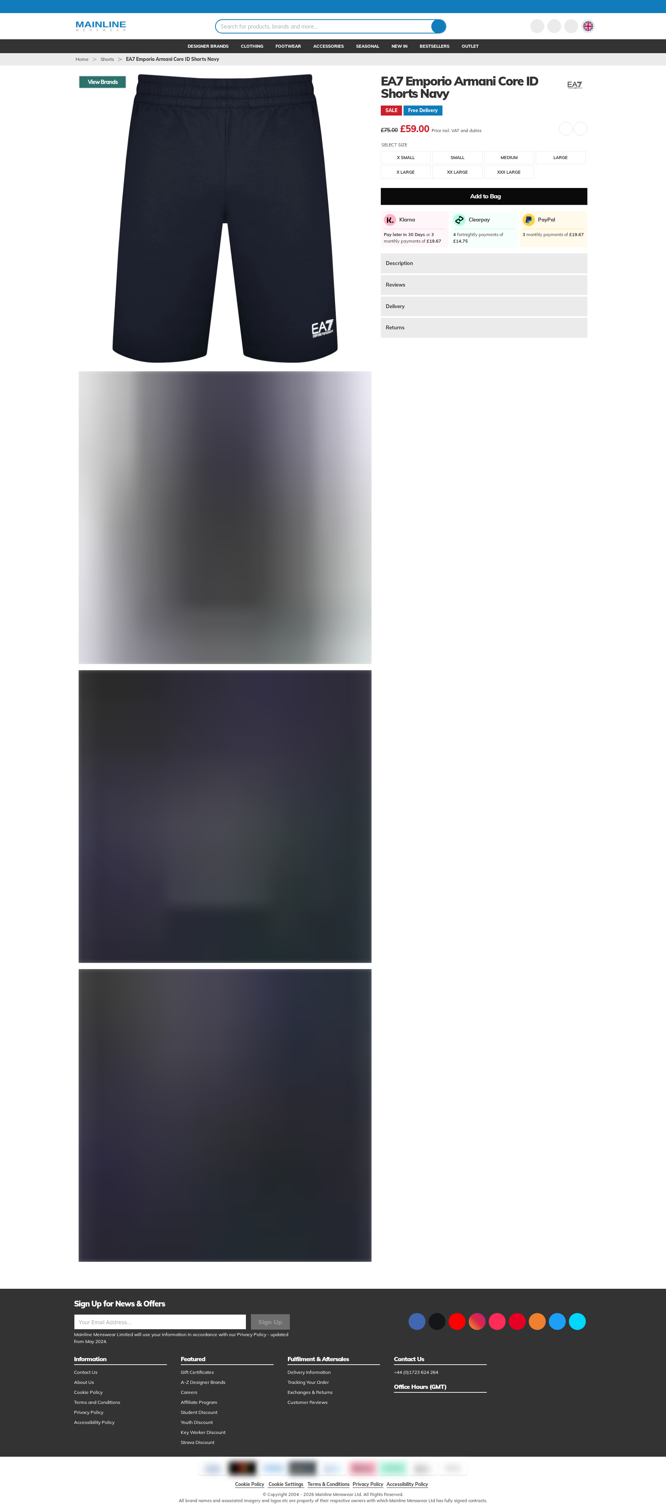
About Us (84, 1382)
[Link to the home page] (101, 26)
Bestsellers (434, 46)
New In (399, 46)
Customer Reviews (308, 1402)
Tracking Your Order (308, 1382)
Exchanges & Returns (310, 1392)
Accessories (328, 46)
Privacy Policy (251, 1334)
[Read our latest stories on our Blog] (537, 1321)
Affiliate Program (199, 1402)
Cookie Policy (88, 1392)
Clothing (252, 46)
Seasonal (367, 46)
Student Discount (199, 1412)
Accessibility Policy (94, 1422)
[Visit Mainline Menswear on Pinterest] (517, 1321)
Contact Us (86, 1372)
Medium (509, 158)
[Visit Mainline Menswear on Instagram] (477, 1321)
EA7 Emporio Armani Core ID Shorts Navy (172, 59)
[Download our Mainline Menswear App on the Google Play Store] (577, 1321)
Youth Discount (197, 1422)
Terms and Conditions (97, 1402)
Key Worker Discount (203, 1432)
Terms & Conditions (329, 1484)
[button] (588, 26)
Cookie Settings (285, 1484)
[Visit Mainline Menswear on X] (437, 1321)
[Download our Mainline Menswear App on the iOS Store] (557, 1321)
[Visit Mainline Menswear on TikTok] (497, 1321)
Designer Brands (208, 46)
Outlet (470, 46)
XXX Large (509, 172)
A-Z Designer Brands (203, 1382)
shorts (107, 59)
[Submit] (438, 26)
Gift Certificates (197, 1372)
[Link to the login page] (537, 26)
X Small (406, 158)
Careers (189, 1392)
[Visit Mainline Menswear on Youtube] (457, 1321)
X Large (406, 172)
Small (457, 158)
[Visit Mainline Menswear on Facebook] (417, 1321)
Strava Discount (197, 1442)
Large (560, 158)
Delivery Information (309, 1372)
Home (82, 59)
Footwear (288, 46)
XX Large (457, 172)
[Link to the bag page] (554, 26)
